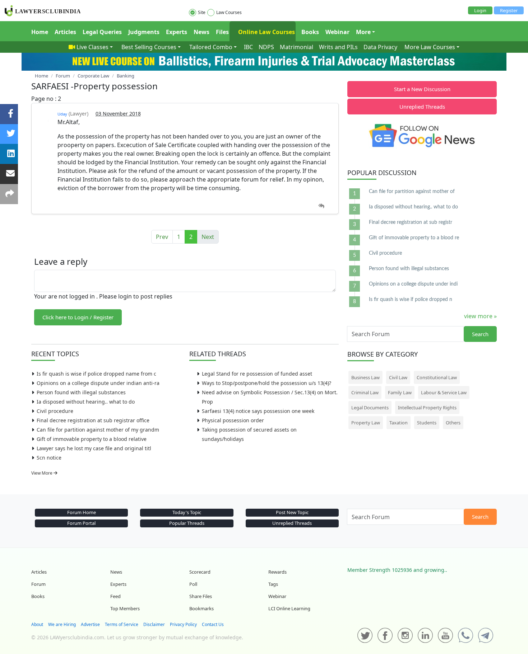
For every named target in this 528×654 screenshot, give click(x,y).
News (201, 32)
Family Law (400, 392)
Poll (193, 584)
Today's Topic (186, 512)
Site (201, 12)
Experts (176, 32)
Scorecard (199, 572)
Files (222, 32)
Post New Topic (292, 512)
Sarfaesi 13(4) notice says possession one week (258, 411)
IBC (248, 47)
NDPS (266, 47)
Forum (38, 584)
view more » (480, 316)
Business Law (365, 377)
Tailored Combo (210, 47)
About (37, 624)
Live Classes (92, 47)
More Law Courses (429, 47)
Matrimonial (296, 47)
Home (39, 32)
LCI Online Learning (289, 608)
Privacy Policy (183, 624)
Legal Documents (370, 407)
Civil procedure (55, 411)
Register (509, 10)
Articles (65, 32)
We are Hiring (62, 624)
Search (480, 334)
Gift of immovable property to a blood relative (92, 439)
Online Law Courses (266, 32)
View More (42, 473)
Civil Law (398, 377)
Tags (273, 584)
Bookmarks (201, 608)
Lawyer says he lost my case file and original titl (94, 448)
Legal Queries (102, 32)
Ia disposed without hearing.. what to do (86, 401)
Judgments (143, 32)
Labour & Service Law (444, 392)
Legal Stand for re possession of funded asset (257, 373)
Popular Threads (186, 523)
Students (426, 422)
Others (453, 422)
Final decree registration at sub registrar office (93, 420)
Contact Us (213, 624)
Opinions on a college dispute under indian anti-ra (98, 383)
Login (480, 10)
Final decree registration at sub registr (410, 222)
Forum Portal (81, 523)
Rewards (277, 572)
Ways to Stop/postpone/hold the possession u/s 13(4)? (266, 383)
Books (310, 32)
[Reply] (321, 206)
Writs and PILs (338, 47)
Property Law (365, 422)
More (363, 32)
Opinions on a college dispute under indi (413, 284)
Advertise (90, 624)
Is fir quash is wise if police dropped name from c (96, 373)
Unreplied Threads (422, 106)
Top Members (125, 608)
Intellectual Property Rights (427, 407)
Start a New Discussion (422, 89)
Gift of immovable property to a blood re (414, 237)
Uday (62, 114)
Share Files (200, 596)
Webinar (337, 32)
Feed (115, 596)
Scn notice (49, 457)
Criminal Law (365, 392)
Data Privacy (380, 47)
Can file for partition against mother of (412, 191)
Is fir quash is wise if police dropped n (410, 299)
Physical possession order (233, 420)
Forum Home (81, 512)
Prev (162, 237)
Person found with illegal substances (81, 392)
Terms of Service (121, 624)
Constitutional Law (437, 377)
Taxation (398, 422)
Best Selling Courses (148, 47)
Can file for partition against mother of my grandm (98, 429)
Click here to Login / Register (78, 317)
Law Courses (229, 12)
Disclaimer (154, 624)
